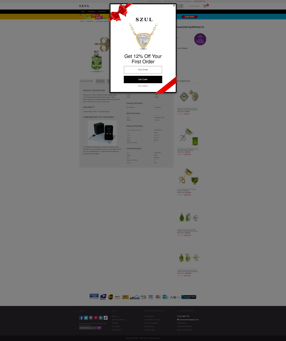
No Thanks (143, 86)
